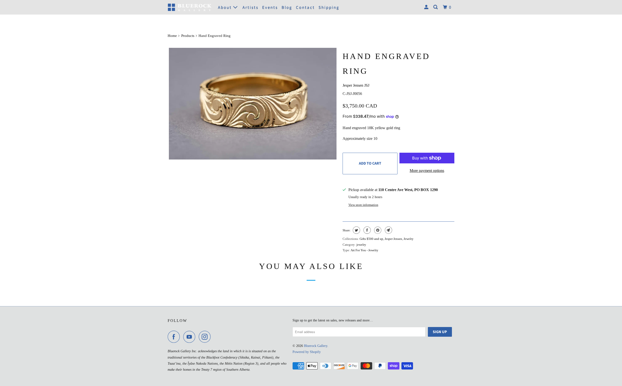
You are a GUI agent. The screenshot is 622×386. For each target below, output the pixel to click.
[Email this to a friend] (388, 230)
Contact (305, 7)
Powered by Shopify (307, 352)
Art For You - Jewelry (364, 250)
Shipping (329, 7)
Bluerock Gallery (315, 346)
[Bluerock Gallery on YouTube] (190, 337)
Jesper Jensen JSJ (356, 85)
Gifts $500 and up (371, 239)
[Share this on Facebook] (366, 230)
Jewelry (409, 239)
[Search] (436, 7)
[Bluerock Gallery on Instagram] (206, 337)
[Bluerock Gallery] (189, 7)
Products (187, 36)
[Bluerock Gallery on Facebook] (175, 337)
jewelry (361, 244)
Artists (250, 7)
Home (172, 36)
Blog (287, 7)
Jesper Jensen (393, 239)
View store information (363, 205)
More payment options (427, 170)
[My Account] (427, 7)
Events (270, 7)
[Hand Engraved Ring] (253, 104)
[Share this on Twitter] (356, 230)
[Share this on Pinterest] (377, 230)
